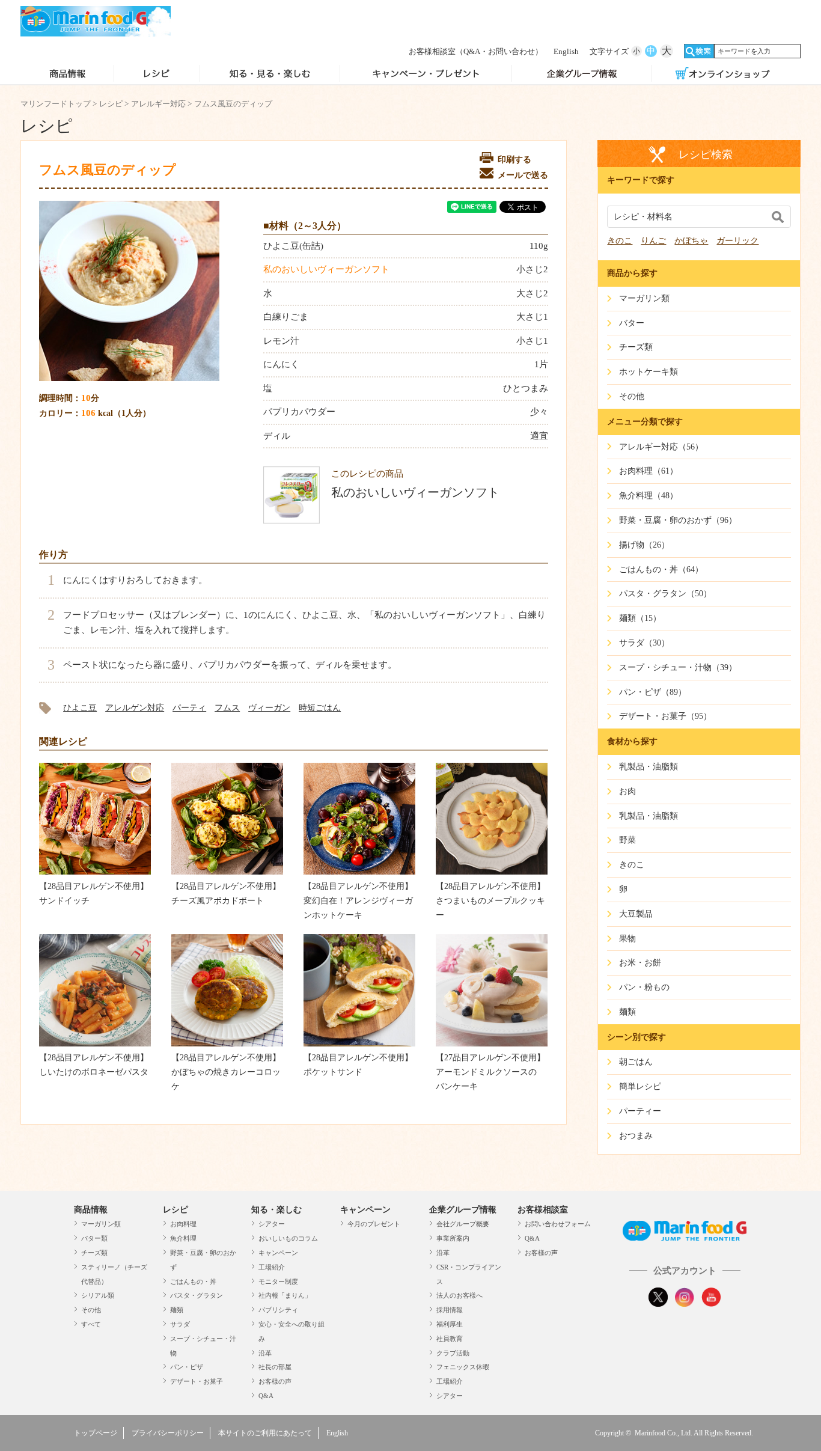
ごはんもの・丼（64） (661, 569)
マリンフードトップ (55, 103)
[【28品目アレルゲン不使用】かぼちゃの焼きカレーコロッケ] (227, 1043)
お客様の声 (274, 1381)
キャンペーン (278, 1252)
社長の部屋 (274, 1366)
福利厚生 (449, 1324)
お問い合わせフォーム (558, 1223)
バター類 (94, 1238)
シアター (271, 1223)
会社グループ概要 (462, 1223)
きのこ (619, 240)
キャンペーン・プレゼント (425, 74)
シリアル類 (97, 1295)
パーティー (640, 1111)
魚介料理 (183, 1238)
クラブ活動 (452, 1353)
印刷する (514, 159)
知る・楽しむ (276, 1209)
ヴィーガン (269, 707)
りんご (653, 240)
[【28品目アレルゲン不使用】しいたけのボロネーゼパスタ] (95, 1043)
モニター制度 (278, 1281)
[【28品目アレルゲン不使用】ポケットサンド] (359, 1043)
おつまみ (636, 1135)
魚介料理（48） (648, 495)
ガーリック (737, 240)
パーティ (189, 707)
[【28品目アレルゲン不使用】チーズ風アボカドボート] (227, 871)
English (566, 51)
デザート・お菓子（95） (665, 716)
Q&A (265, 1395)
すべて (91, 1324)
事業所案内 (452, 1238)
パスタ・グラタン (196, 1295)
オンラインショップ (722, 74)
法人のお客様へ (459, 1295)
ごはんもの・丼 (193, 1281)
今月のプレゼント (373, 1223)
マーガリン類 (101, 1223)
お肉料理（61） (648, 470)
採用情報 (449, 1309)
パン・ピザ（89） (652, 692)
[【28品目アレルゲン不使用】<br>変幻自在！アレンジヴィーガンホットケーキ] (359, 871)
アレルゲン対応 (134, 707)
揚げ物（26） (644, 544)
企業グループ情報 (582, 74)
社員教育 (449, 1338)
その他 (91, 1309)
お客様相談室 (476, 51)
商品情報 (67, 74)
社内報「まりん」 (284, 1295)
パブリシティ (278, 1309)
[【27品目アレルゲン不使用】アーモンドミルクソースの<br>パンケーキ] (492, 1043)
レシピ (157, 74)
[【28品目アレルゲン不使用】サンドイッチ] (95, 871)
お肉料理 (183, 1223)
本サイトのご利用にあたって (265, 1433)
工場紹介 (271, 1267)
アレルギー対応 (158, 103)
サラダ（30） (644, 642)
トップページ (95, 1433)
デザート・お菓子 (196, 1381)
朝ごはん (636, 1061)
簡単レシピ (640, 1086)
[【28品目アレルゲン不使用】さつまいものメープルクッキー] (492, 871)
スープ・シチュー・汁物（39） (678, 667)
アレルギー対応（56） (661, 446)
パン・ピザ (186, 1366)
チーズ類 (94, 1252)
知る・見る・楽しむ (270, 74)
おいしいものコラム (288, 1238)
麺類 (176, 1309)
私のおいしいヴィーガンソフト (326, 269)
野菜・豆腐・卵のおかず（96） (678, 520)
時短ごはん (320, 707)
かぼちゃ (691, 240)
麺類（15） (640, 618)
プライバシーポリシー (168, 1433)
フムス (227, 707)
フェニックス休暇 (462, 1366)
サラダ (180, 1324)
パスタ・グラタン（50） (665, 593)
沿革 (265, 1353)
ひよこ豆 (80, 707)
